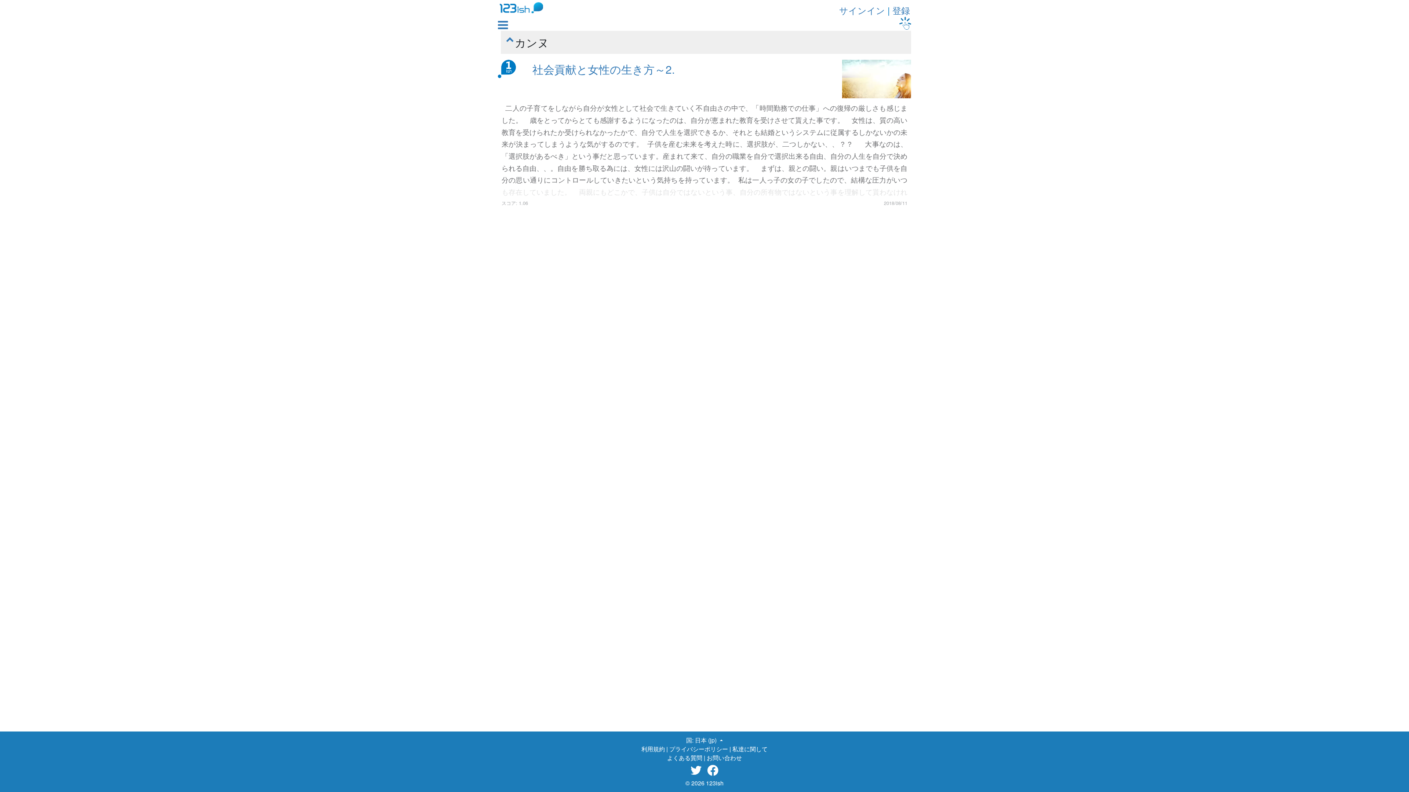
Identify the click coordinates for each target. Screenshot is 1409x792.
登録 (901, 10)
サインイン (862, 10)
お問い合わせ (724, 758)
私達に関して (750, 749)
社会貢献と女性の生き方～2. (603, 69)
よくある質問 (684, 758)
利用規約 (653, 749)
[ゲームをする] (905, 23)
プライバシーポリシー (698, 749)
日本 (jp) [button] (706, 740)
